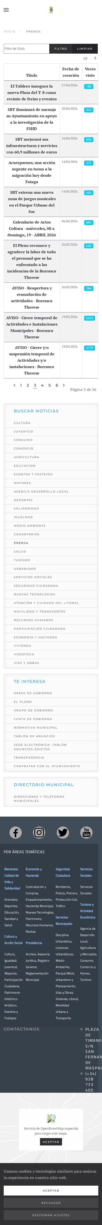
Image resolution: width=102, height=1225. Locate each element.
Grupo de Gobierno (33, 710)
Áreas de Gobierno (33, 693)
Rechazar (51, 1203)
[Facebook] (15, 832)
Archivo (31, 954)
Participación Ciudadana (40, 628)
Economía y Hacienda (35, 637)
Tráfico (60, 905)
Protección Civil (66, 899)
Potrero (71, 893)
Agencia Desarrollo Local (41, 491)
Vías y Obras (26, 663)
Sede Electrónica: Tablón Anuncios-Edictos (40, 747)
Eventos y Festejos (33, 474)
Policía (60, 893)
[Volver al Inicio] (51, 10)
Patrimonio (33, 918)
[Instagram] (39, 832)
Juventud (23, 431)
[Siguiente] (63, 385)
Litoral (73, 998)
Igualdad (23, 517)
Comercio (23, 448)
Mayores (22, 483)
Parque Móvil (65, 973)
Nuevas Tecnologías (34, 594)
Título (31, 75)
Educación (11, 912)
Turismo (22, 560)
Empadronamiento (39, 899)
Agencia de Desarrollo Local (88, 935)
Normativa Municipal (36, 727)
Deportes (23, 500)
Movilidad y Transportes (40, 611)
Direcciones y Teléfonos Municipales (39, 799)
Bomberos (63, 886)
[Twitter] (63, 832)
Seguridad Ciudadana (36, 585)
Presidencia (34, 942)
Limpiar (85, 48)
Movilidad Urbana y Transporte (63, 1011)
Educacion (25, 465)
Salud (20, 551)
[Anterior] (14, 385)
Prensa (21, 543)
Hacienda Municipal (39, 905)
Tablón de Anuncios (34, 736)
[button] (6, 10)
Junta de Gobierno (33, 719)
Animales (10, 899)
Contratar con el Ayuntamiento (47, 766)
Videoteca (24, 654)
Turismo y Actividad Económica (87, 911)
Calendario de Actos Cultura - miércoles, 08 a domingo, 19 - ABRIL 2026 (31, 228)
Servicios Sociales (33, 577)
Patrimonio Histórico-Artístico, (12, 999)
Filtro (60, 48)
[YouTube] (86, 832)
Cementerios (27, 534)
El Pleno (23, 701)
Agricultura (26, 457)
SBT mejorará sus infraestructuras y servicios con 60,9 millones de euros (31, 145)
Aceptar (51, 1142)
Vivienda (22, 645)
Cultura (22, 423)
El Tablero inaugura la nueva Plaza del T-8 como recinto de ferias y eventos (32, 92)
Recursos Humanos (33, 620)
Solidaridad (26, 508)
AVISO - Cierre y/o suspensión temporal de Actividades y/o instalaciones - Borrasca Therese (31, 360)
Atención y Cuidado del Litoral (46, 603)
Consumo (23, 440)
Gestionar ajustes (51, 1215)
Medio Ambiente (30, 525)
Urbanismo (25, 568)
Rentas (31, 931)
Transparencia (29, 757)
